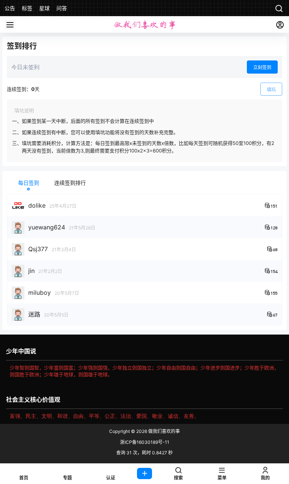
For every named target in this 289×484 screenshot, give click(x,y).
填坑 (271, 89)
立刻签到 (262, 67)
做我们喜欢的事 (163, 431)
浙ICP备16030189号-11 (144, 442)
